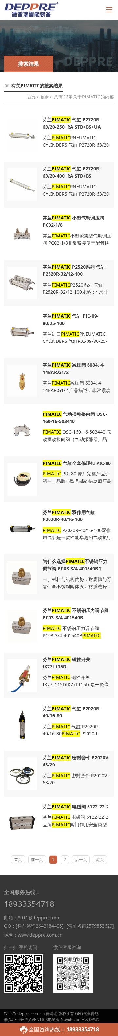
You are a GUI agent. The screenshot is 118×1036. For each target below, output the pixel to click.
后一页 (81, 859)
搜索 (45, 97)
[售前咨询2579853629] (90, 926)
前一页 (37, 859)
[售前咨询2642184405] (40, 926)
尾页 (100, 859)
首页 (31, 97)
